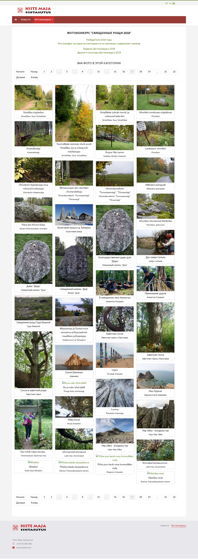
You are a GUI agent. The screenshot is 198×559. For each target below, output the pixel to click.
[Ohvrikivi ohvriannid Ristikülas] (155, 206)
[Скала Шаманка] (74, 357)
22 (174, 72)
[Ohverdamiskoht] (115, 174)
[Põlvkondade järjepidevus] (74, 463)
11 (98, 72)
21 (165, 72)
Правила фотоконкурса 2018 (99, 49)
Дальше (20, 77)
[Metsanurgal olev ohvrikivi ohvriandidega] (74, 173)
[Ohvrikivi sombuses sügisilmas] (155, 97)
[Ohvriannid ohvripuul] (74, 439)
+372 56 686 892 (24, 544)
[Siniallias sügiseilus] (33, 97)
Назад (34, 72)
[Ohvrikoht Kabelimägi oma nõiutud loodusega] (33, 170)
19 (149, 72)
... (157, 72)
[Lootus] (115, 393)
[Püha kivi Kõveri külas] (33, 210)
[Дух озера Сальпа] (155, 242)
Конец (34, 77)
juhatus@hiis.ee (23, 548)
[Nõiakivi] (33, 462)
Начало (20, 72)
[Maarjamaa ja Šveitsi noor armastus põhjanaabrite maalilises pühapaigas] (74, 312)
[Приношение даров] (155, 278)
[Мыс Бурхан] (155, 376)
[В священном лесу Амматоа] (115, 283)
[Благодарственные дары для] (115, 230)
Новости (25, 20)
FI (170, 3)
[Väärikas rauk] (155, 473)
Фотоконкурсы (43, 20)
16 (123, 72)
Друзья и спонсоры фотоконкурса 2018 (99, 53)
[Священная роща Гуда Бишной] (33, 308)
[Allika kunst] (74, 407)
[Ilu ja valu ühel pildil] (74, 383)
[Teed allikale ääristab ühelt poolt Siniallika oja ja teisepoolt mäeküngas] (74, 113)
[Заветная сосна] (155, 327)
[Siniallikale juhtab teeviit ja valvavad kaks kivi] (115, 97)
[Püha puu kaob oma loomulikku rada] (115, 458)
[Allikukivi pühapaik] (155, 170)
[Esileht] (34, 12)
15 (115, 72)
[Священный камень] (74, 261)
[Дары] (33, 258)
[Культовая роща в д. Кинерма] (74, 215)
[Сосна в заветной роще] (33, 359)
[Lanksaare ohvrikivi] (155, 134)
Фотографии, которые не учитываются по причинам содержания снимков (99, 44)
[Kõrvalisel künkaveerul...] (155, 450)
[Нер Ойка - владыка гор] (155, 414)
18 (140, 72)
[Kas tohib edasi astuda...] (33, 424)
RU (173, 3)
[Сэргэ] (115, 355)
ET (167, 3)
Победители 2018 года (99, 40)
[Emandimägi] (33, 134)
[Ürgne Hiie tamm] (115, 137)
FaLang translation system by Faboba (24, 512)
